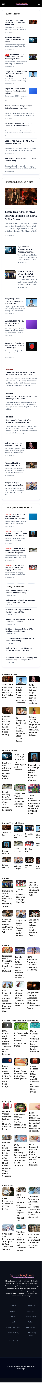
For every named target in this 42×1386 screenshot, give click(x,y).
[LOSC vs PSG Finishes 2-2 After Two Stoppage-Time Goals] (33, 569)
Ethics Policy (30, 1327)
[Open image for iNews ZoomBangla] (33, 91)
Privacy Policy (31, 1316)
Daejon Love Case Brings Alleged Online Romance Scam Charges (18, 107)
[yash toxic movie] (33, 23)
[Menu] (3, 3)
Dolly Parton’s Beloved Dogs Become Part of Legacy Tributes (13, 445)
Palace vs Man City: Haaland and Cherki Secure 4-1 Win (12, 465)
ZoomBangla (21, 1369)
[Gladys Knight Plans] (33, 77)
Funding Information (13, 1341)
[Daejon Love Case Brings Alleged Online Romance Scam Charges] (33, 536)
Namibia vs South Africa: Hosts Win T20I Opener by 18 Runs (14, 56)
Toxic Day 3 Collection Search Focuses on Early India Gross (15, 22)
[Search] (38, 3)
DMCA (13, 1316)
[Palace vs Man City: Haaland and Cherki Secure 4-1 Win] (31, 468)
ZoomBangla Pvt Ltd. (19, 1366)
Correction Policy (13, 1333)
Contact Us (31, 1306)
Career (12, 1311)
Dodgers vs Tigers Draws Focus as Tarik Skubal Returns (13, 485)
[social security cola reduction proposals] (33, 551)
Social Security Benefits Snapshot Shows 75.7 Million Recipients (18, 124)
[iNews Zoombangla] (21, 3)
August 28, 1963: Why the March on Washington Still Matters (15, 91)
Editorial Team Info (12, 1327)
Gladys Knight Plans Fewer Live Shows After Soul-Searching (16, 73)
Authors (30, 1322)
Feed (13, 1322)
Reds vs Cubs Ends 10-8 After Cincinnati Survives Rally (21, 159)
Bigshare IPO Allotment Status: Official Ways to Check (14, 39)
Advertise (30, 1311)
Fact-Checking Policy (31, 1334)
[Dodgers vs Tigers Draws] (31, 489)
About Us (13, 1306)
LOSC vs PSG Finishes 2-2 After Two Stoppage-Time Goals (19, 142)
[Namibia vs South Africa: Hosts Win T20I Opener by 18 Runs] (33, 59)
